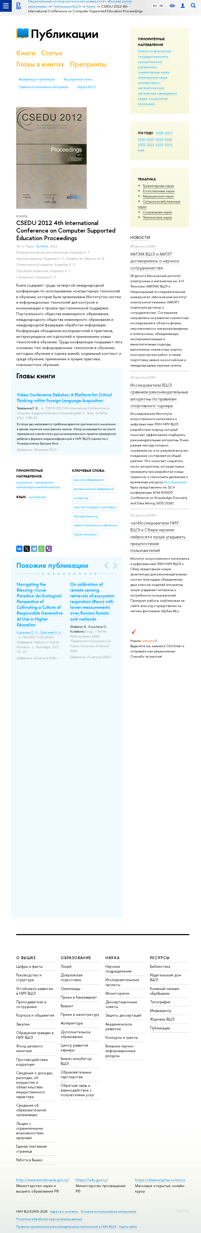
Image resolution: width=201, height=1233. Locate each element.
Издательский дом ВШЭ (165, 977)
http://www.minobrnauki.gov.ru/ (42, 1179)
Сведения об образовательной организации (31, 1110)
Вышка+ (67, 1005)
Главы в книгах (40, 64)
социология (158, 98)
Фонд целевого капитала (29, 1048)
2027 (168, 133)
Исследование (175, 482)
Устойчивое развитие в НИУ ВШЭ (34, 991)
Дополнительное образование (76, 1034)
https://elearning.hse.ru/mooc (160, 1179)
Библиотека (160, 966)
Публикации (64, 34)
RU (155, 6)
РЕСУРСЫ (160, 957)
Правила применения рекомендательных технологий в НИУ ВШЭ (66, 1226)
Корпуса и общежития (35, 1015)
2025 (150, 139)
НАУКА (112, 957)
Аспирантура (72, 1022)
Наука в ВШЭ (86, 87)
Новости (140, 237)
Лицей (66, 966)
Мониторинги (117, 993)
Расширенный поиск (78, 79)
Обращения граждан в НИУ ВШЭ (35, 1035)
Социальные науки (157, 212)
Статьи (52, 52)
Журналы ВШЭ (162, 1019)
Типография (160, 1001)
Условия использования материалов (108, 1211)
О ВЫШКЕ (26, 957)
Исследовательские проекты (122, 982)
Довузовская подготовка (71, 977)
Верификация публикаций (37, 79)
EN (161, 6)
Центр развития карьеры (74, 1047)
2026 (141, 139)
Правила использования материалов (43, 87)
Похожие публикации (52, 565)
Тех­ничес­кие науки (157, 217)
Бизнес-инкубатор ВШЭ (76, 1061)
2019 (168, 144)
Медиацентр (160, 1010)
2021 (150, 144)
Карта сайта (128, 1226)
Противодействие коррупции (32, 1062)
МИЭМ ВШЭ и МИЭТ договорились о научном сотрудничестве (154, 261)
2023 (168, 139)
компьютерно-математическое (151, 85)
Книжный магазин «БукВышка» (164, 991)
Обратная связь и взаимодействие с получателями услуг (77, 1090)
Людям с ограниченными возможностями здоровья (29, 1130)
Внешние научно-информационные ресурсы (120, 1050)
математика (147, 93)
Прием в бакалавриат (79, 997)
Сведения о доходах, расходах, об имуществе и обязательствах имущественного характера (34, 1084)
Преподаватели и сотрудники (31, 1004)
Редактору (182, 1210)
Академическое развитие (118, 1026)
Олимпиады (70, 988)
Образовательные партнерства (76, 1074)
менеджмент (167, 93)
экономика (146, 103)
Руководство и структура (29, 977)
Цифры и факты (29, 966)
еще (141, 150)
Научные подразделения (118, 969)
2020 (160, 144)
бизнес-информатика (154, 51)
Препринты (88, 64)
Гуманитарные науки (158, 185)
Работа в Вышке (29, 1159)
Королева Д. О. (27, 632)
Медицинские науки (158, 196)
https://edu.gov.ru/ (92, 1179)
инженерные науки (153, 77)
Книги (26, 52)
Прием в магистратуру (80, 1014)
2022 (142, 144)
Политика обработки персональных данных (49, 1219)
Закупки (23, 1024)
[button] (38, 573)
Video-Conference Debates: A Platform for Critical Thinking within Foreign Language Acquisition (64, 397)
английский (37, 497)
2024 (159, 139)
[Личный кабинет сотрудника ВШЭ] (183, 6)
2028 (160, 133)
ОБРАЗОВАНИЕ (76, 957)
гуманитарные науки (153, 72)
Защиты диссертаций (123, 1015)
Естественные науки (159, 190)
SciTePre (42, 246)
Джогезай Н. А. (51, 632)
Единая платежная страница (31, 1148)
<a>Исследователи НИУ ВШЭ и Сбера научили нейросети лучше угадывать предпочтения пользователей (158, 536)
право (143, 98)
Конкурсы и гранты (121, 1037)
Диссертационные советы (121, 1004)
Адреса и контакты (64, 1211)
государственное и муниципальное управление (153, 61)
